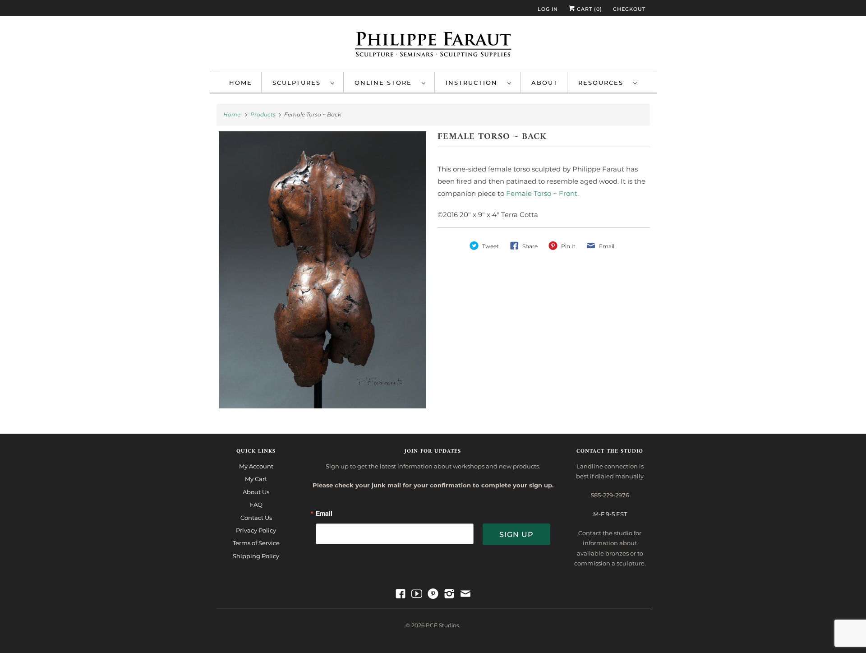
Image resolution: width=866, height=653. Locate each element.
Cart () (588, 9)
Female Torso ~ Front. (542, 193)
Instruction (474, 82)
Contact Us (256, 517)
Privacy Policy (256, 530)
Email (324, 514)
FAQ (256, 504)
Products (263, 114)
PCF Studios (442, 625)
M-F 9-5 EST (610, 514)
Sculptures (299, 82)
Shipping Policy (256, 556)
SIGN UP (516, 534)
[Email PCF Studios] (465, 594)
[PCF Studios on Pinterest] (433, 594)
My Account (256, 466)
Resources (603, 82)
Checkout (629, 9)
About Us (256, 492)
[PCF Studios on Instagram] (449, 594)
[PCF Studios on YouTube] (417, 594)
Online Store (386, 82)
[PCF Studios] (433, 45)
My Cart (256, 478)
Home (240, 82)
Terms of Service (256, 542)
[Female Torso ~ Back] (323, 269)
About (544, 82)
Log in (548, 9)
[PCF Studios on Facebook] (400, 594)
